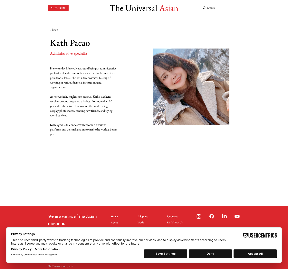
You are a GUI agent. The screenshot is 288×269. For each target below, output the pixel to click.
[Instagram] (199, 216)
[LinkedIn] (224, 216)
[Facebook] (212, 216)
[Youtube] (237, 216)
